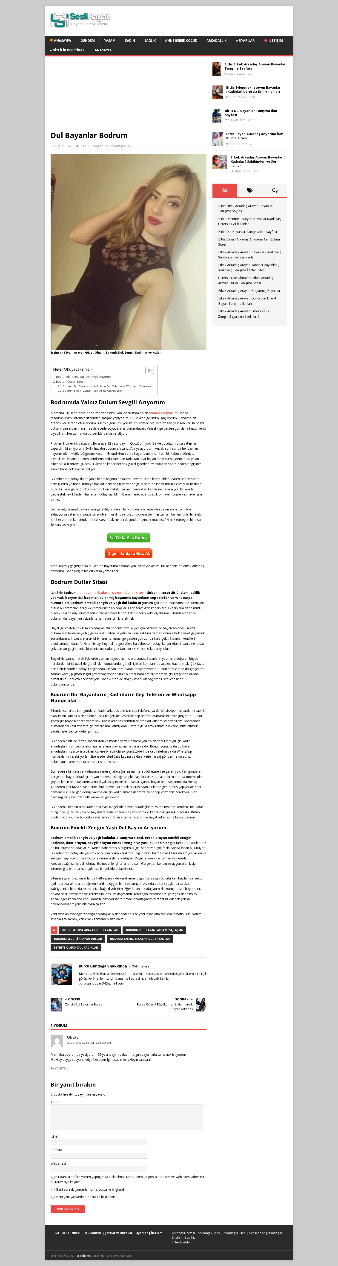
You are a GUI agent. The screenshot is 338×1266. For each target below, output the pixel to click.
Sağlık (150, 40)
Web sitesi (58, 1163)
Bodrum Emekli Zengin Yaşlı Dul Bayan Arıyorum (93, 390)
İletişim (275, 40)
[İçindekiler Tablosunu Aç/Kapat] (147, 370)
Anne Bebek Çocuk (181, 40)
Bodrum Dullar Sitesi (70, 382)
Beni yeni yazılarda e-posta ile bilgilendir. (86, 1197)
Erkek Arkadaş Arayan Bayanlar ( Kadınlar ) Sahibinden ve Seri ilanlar (258, 161)
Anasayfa (62, 40)
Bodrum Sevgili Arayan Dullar (78, 939)
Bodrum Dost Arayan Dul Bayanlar (90, 930)
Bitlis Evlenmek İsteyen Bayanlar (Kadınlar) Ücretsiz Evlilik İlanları (253, 89)
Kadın (130, 40)
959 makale (140, 966)
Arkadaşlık (216, 40)
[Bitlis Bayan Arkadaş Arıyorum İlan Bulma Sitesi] (217, 143)
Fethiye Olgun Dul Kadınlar (76, 948)
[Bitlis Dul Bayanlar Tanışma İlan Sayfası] (216, 119)
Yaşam (109, 40)
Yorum (55, 1101)
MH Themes (84, 1256)
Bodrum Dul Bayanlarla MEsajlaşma (154, 930)
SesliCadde (257, 1233)
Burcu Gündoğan (91, 146)
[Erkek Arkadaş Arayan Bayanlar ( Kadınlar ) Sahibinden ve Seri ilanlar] (219, 166)
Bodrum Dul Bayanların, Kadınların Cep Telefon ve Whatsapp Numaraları (108, 386)
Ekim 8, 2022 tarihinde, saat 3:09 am (89, 1042)
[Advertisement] (128, 96)
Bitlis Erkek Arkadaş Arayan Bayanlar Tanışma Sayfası (255, 66)
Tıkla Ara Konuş (131, 537)
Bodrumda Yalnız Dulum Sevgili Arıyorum (84, 377)
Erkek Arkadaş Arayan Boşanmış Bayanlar (249, 290)
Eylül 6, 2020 (65, 146)
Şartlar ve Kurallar (118, 1233)
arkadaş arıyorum (163, 413)
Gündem (87, 40)
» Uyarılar (245, 40)
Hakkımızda (92, 1233)
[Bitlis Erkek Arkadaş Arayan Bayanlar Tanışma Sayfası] (216, 73)
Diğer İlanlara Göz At (128, 553)
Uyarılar (142, 1233)
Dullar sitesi (134, 592)
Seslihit (190, 1237)
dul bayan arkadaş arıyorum (100, 592)
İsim (54, 1136)
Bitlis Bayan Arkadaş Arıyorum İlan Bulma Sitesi (254, 136)
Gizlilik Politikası (67, 1233)
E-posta (56, 1150)
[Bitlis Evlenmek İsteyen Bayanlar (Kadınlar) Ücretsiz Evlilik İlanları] (217, 96)
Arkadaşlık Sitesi (183, 1233)
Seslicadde (182, 1242)
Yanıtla (61, 1068)
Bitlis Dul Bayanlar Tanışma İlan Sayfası (251, 112)
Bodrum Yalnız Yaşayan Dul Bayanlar (140, 939)
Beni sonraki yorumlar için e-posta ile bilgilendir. (91, 1189)
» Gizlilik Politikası (67, 50)
